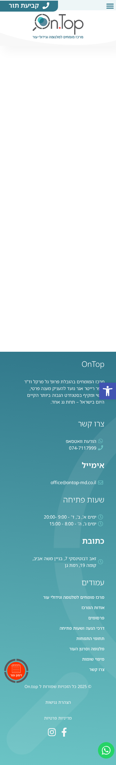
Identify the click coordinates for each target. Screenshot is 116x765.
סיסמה (105, 219)
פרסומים (96, 618)
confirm (103, 275)
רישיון (106, 138)
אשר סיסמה (100, 247)
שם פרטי (103, 82)
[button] (107, 391)
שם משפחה (100, 110)
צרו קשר (96, 669)
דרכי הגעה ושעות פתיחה (82, 628)
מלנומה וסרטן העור (86, 649)
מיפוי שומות (93, 659)
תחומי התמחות (90, 638)
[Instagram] (51, 732)
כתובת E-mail (98, 163)
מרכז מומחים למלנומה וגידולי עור (73, 597)
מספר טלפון (100, 191)
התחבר (29, 334)
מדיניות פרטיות (58, 718)
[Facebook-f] (64, 732)
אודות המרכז (93, 608)
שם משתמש (100, 54)
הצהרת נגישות (58, 702)
